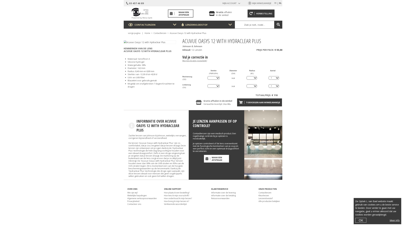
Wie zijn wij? (132, 192)
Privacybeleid (133, 201)
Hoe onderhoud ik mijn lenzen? (178, 198)
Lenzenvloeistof (196, 24)
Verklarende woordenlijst (175, 204)
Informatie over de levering (223, 192)
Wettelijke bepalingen (137, 195)
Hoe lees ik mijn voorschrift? (194, 60)
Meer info (395, 220)
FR (275, 3)
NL (280, 3)
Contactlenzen (144, 24)
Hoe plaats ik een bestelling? (177, 192)
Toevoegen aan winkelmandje (263, 102)
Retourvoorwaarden (220, 198)
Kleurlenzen (264, 195)
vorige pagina (134, 33)
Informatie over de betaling (223, 195)
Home (147, 33)
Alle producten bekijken (269, 201)
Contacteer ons (134, 204)
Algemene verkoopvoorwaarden (142, 198)
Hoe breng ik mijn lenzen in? (176, 201)
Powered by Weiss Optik (142, 18)
